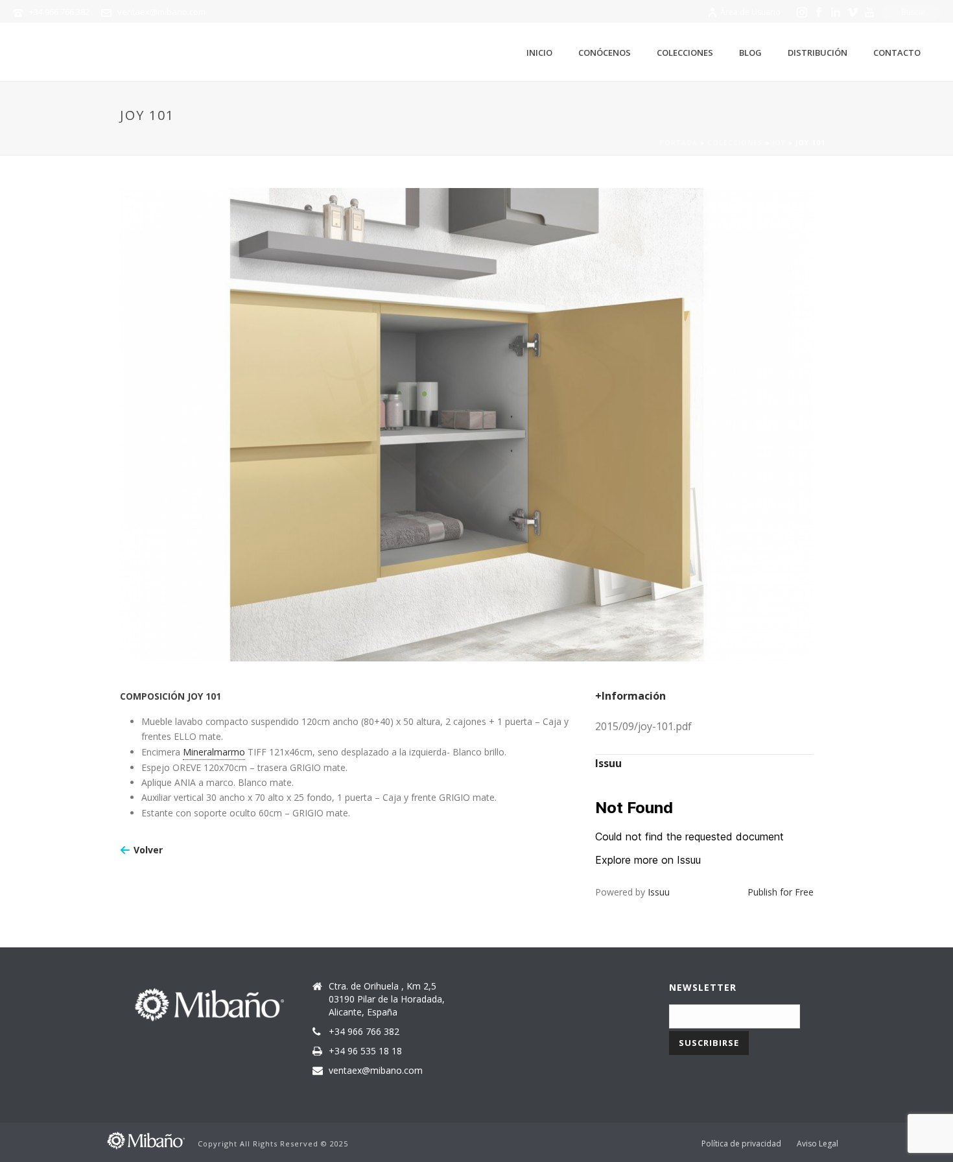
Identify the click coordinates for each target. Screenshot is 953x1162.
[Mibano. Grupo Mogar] (146, 1139)
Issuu (659, 892)
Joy (779, 142)
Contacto (897, 52)
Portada (678, 142)
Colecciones (685, 52)
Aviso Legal (817, 1144)
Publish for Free (780, 892)
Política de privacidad (741, 1144)
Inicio (539, 52)
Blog (750, 52)
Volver (148, 850)
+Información (630, 696)
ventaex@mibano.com (161, 12)
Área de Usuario (750, 12)
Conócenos (604, 52)
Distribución (817, 52)
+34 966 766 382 (59, 12)
